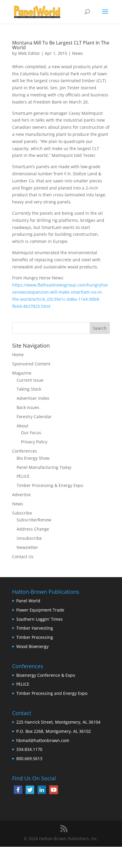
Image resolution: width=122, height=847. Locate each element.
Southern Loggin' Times (39, 619)
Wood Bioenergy (32, 646)
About (22, 426)
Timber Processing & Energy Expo (50, 485)
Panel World (28, 601)
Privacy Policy (34, 442)
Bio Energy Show (33, 458)
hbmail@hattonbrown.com (42, 740)
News (77, 53)
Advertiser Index (33, 398)
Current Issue (30, 380)
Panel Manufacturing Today (44, 467)
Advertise (21, 494)
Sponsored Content (31, 364)
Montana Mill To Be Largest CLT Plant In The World (60, 45)
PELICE (23, 476)
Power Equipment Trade (40, 610)
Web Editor (29, 53)
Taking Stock (29, 389)
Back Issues (28, 407)
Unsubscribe (29, 538)
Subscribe (22, 513)
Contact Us (22, 556)
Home (18, 354)
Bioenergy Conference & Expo (45, 675)
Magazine (21, 373)
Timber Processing (34, 637)
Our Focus (31, 432)
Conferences (24, 451)
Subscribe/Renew (34, 520)
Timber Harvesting (34, 628)
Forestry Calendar (34, 416)
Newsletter (27, 547)
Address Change (33, 529)
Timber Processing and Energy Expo (51, 693)
